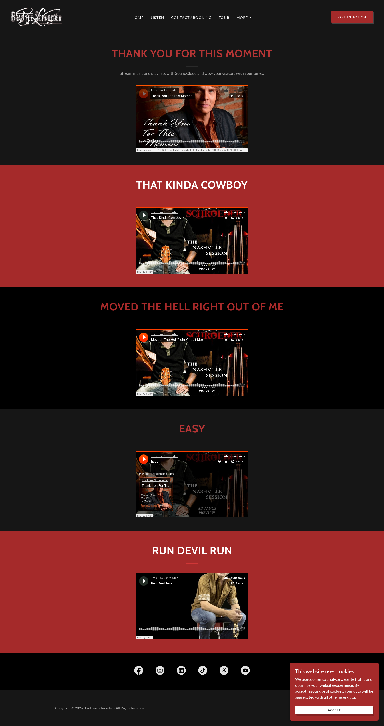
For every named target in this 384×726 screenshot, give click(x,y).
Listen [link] (157, 17)
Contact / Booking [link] (191, 17)
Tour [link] (224, 17)
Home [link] (138, 17)
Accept (334, 710)
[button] (244, 17)
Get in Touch (352, 17)
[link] (37, 16)
